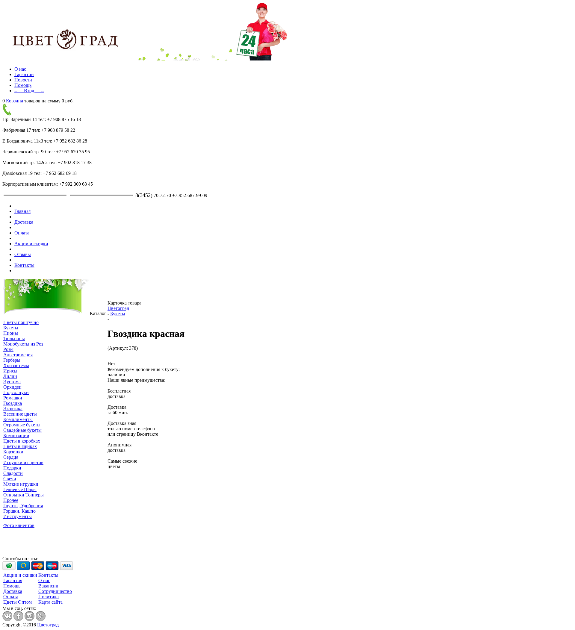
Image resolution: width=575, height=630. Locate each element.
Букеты (117, 313)
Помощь (22, 85)
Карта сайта (50, 602)
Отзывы (22, 254)
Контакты (24, 265)
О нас (20, 69)
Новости (23, 79)
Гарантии (24, 74)
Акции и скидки (31, 243)
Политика (48, 596)
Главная (22, 211)
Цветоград (118, 308)
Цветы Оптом (17, 602)
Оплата (21, 232)
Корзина (14, 100)
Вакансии (48, 585)
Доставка (23, 222)
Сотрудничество (55, 591)
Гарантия (12, 580)
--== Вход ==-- (29, 90)
